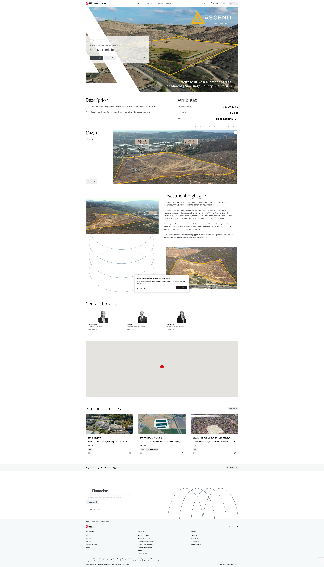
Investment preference (92, 544)
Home (87, 521)
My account (88, 538)
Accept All (182, 288)
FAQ (87, 535)
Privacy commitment (104, 564)
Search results (95, 521)
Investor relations (195, 544)
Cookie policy (126, 564)
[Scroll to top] (236, 522)
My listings (88, 541)
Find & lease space (143, 535)
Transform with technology (145, 547)
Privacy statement (91, 564)
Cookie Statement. (141, 283)
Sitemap (88, 547)
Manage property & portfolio (145, 541)
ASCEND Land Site (105, 521)
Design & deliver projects (144, 544)
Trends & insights (142, 553)
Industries (140, 550)
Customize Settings (142, 288)
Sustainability (194, 541)
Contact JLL (193, 538)
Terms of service (116, 564)
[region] (162, 283)
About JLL (193, 535)
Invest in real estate (143, 538)
